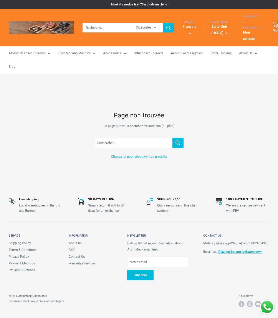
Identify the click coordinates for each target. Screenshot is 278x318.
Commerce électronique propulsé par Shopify (36, 301)
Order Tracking (221, 53)
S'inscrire (140, 275)
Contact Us (77, 257)
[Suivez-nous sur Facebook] (241, 304)
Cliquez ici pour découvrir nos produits (139, 157)
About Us (246, 53)
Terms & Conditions (23, 250)
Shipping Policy (20, 243)
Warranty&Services (82, 263)
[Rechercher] (168, 27)
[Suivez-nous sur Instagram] (250, 304)
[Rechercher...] (178, 143)
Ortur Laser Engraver (148, 53)
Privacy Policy (19, 257)
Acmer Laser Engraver (187, 53)
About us (75, 243)
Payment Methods (22, 263)
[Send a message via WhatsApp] (267, 307)
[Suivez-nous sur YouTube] (258, 304)
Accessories (112, 53)
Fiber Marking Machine (74, 53)
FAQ (71, 250)
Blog (12, 67)
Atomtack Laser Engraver (27, 53)
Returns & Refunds (22, 270)
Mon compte (249, 35)
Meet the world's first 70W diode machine (139, 4)
